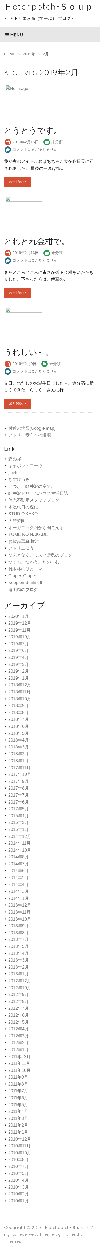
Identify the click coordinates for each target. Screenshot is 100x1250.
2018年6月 (18, 726)
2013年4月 (18, 953)
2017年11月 (19, 767)
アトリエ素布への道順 (29, 435)
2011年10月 (19, 1070)
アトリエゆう (21, 548)
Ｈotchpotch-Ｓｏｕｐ (49, 7)
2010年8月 (18, 1159)
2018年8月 (18, 712)
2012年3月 (18, 1036)
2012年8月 (18, 1001)
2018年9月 (18, 705)
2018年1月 (18, 760)
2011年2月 (18, 1125)
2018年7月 (18, 719)
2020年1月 (18, 616)
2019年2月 (18, 671)
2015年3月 (18, 822)
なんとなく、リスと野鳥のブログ (40, 555)
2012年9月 (18, 994)
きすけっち (19, 479)
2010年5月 (18, 1173)
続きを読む (17, 181)
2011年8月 (18, 1084)
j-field (13, 472)
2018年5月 (18, 733)
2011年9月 (18, 1077)
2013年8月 (18, 932)
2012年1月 (18, 1049)
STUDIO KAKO (23, 513)
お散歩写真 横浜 (23, 541)
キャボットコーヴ (25, 465)
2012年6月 (18, 1015)
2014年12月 (19, 836)
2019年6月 (18, 650)
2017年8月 (18, 788)
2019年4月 (18, 657)
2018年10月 (19, 699)
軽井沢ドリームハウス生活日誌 (38, 493)
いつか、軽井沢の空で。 (31, 486)
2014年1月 (18, 898)
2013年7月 (18, 939)
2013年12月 (19, 905)
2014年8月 (18, 857)
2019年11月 (19, 630)
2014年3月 (18, 891)
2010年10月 (19, 1153)
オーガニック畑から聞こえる (36, 527)
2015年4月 (18, 816)
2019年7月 (18, 644)
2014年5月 (18, 877)
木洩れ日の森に (23, 507)
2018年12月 (19, 685)
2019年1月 (18, 678)
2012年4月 (18, 1029)
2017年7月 (18, 795)
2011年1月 (18, 1132)
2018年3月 (18, 747)
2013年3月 (18, 960)
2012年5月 (18, 1022)
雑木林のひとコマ (25, 569)
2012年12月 (19, 981)
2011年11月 (19, 1063)
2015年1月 (18, 829)
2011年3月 (18, 1118)
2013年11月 (19, 912)
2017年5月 (18, 809)
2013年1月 (18, 974)
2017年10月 (19, 774)
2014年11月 (19, 843)
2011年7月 (18, 1090)
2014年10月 (19, 850)
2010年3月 (18, 1187)
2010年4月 (18, 1180)
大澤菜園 (16, 520)
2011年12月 (19, 1056)
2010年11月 (19, 1146)
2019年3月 (18, 664)
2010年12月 (19, 1139)
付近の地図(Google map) (31, 428)
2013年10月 (19, 919)
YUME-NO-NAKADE (28, 534)
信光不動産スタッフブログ (33, 500)
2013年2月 (18, 967)
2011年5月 (18, 1104)
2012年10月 (19, 988)
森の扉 (14, 459)
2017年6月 (18, 802)
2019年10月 (19, 637)
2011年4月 (18, 1111)
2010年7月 (18, 1166)
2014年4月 (18, 884)
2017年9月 (18, 781)
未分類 (57, 142)
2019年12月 (19, 623)
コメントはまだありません (35, 149)
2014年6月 (18, 870)
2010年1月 (18, 1201)
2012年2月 (18, 1042)
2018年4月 (18, 740)
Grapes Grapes (22, 576)
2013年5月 (18, 946)
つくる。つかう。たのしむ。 (36, 562)
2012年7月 (18, 1008)
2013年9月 (18, 925)
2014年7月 (18, 864)
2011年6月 (18, 1097)
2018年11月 (19, 692)
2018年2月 (18, 753)
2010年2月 (18, 1194)
